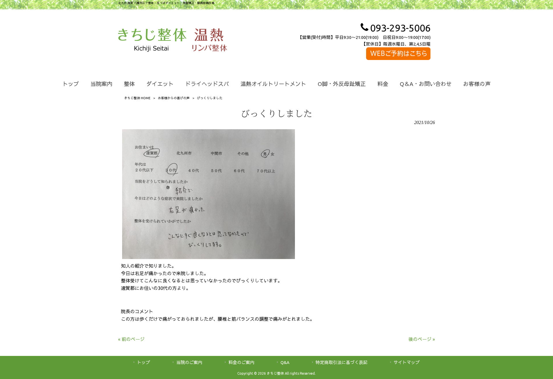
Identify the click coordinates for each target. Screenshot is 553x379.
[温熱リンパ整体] (209, 41)
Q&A (285, 362)
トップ (143, 362)
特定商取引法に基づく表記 (342, 362)
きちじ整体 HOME (137, 98)
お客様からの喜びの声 (174, 98)
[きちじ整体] (152, 41)
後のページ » (421, 339)
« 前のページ (131, 339)
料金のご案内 (241, 362)
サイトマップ (407, 362)
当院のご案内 (189, 362)
